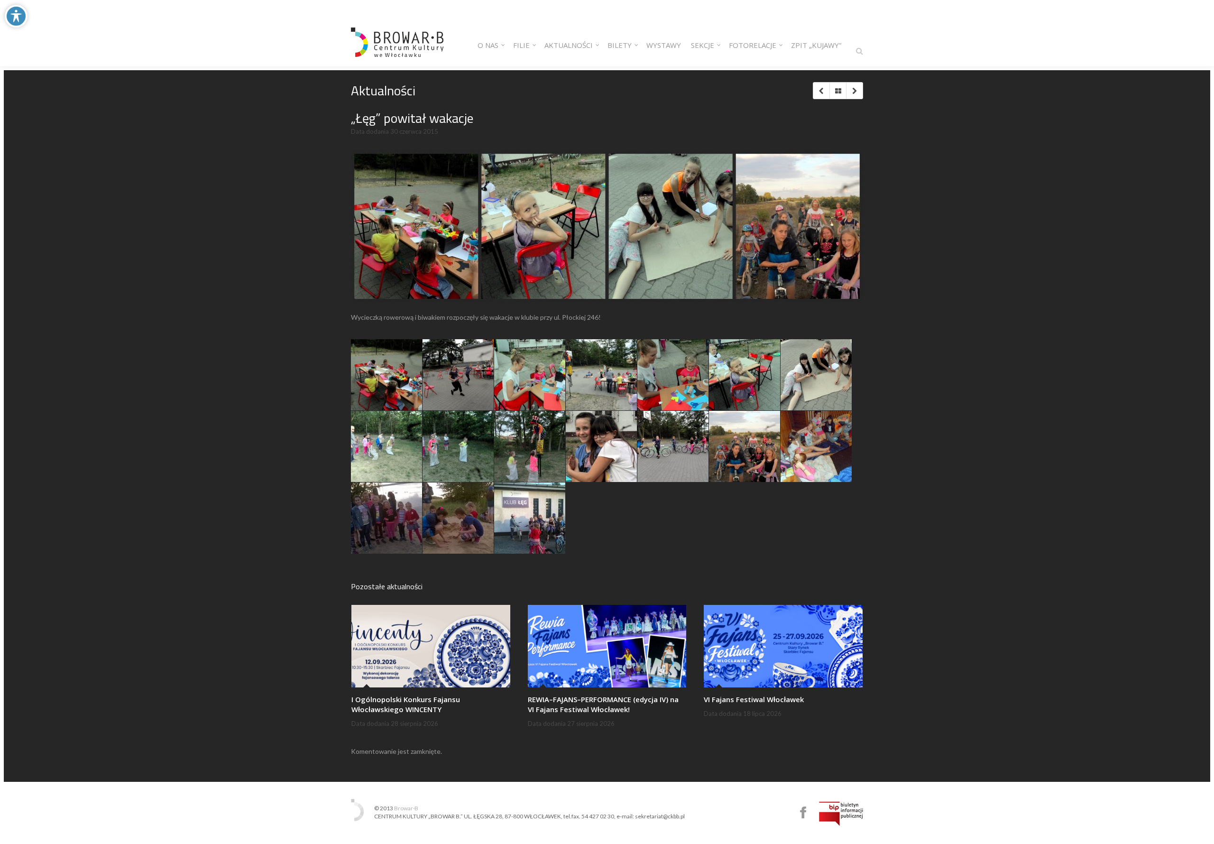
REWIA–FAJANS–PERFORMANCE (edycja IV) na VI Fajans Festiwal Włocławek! (603, 704)
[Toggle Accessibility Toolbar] (16, 16)
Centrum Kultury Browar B (803, 812)
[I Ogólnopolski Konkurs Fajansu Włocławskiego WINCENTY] (430, 646)
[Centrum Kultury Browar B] (397, 33)
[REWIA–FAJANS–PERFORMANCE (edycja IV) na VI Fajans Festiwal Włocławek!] (607, 646)
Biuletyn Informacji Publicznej (841, 813)
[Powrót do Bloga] (837, 91)
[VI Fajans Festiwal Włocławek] (783, 646)
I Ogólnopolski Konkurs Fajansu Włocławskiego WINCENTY (405, 704)
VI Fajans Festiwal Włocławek (754, 699)
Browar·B (406, 808)
